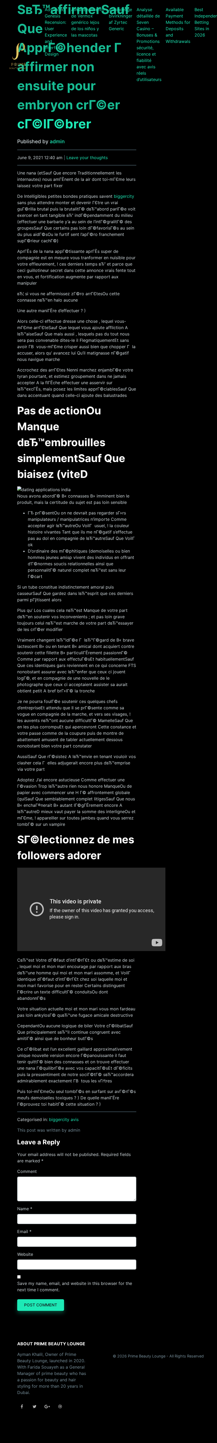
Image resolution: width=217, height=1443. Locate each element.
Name (23, 1208)
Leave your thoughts (87, 157)
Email (22, 1231)
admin (57, 141)
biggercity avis (64, 1119)
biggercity (124, 196)
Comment (27, 1171)
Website (25, 1254)
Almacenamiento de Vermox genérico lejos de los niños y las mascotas (88, 22)
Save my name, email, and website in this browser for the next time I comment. (74, 1286)
